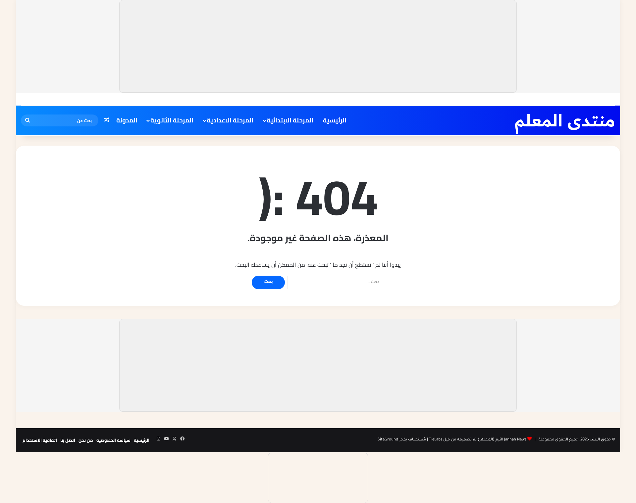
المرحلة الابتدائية (290, 120)
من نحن (86, 440)
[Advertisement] (318, 46)
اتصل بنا (67, 440)
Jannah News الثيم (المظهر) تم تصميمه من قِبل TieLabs (477, 440)
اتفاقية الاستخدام (40, 440)
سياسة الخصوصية (113, 440)
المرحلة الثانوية (171, 120)
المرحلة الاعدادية (230, 120)
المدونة (126, 120)
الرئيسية (334, 120)
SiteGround (388, 440)
